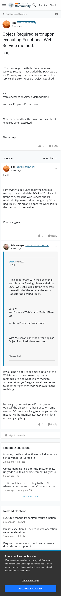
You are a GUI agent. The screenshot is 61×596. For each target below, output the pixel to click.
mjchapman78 (24, 490)
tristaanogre (17, 245)
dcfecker (22, 536)
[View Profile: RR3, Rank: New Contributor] (6, 24)
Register (43, 5)
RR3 (14, 22)
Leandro (22, 550)
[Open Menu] (56, 14)
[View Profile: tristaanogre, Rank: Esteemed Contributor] (6, 247)
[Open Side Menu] (4, 5)
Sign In (53, 5)
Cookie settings (30, 580)
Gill (18, 475)
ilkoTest (21, 461)
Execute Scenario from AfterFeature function (29, 518)
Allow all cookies (30, 589)
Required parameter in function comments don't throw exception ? (28, 545)
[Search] (34, 5)
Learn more (25, 570)
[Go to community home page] (19, 5)
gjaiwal (21, 521)
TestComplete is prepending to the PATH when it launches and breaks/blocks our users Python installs (30, 484)
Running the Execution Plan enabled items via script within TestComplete (30, 456)
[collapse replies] (30, 164)
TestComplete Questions (16, 14)
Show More (32, 496)
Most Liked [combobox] (50, 158)
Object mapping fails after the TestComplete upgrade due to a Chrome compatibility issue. (30, 470)
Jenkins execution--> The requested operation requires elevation (30, 530)
